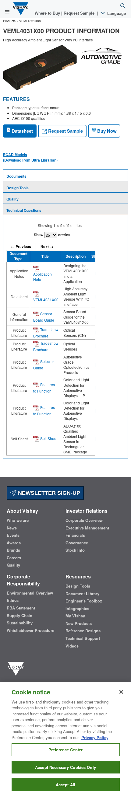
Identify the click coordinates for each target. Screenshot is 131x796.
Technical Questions (23, 210)
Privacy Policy (94, 737)
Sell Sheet (48, 438)
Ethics (13, 600)
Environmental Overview (30, 593)
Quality (12, 199)
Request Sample (65, 130)
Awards (14, 543)
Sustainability (20, 623)
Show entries (52, 234)
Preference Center (65, 749)
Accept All (65, 784)
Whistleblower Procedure (30, 630)
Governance (77, 543)
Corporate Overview (84, 520)
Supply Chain (19, 615)
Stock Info (75, 550)
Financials (75, 535)
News (12, 528)
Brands (13, 550)
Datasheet (21, 130)
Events (13, 535)
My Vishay (75, 616)
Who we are (18, 520)
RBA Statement (21, 608)
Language (116, 13)
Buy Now (106, 130)
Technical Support (83, 638)
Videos (72, 646)
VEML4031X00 (45, 299)
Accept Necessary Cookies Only (65, 767)
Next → (47, 246)
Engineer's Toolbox (84, 601)
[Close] (121, 692)
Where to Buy (48, 13)
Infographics (77, 608)
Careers (14, 557)
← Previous (21, 246)
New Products (79, 623)
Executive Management (87, 528)
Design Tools (17, 187)
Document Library (82, 593)
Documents (16, 176)
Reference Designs (83, 631)
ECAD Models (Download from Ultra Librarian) (30, 157)
